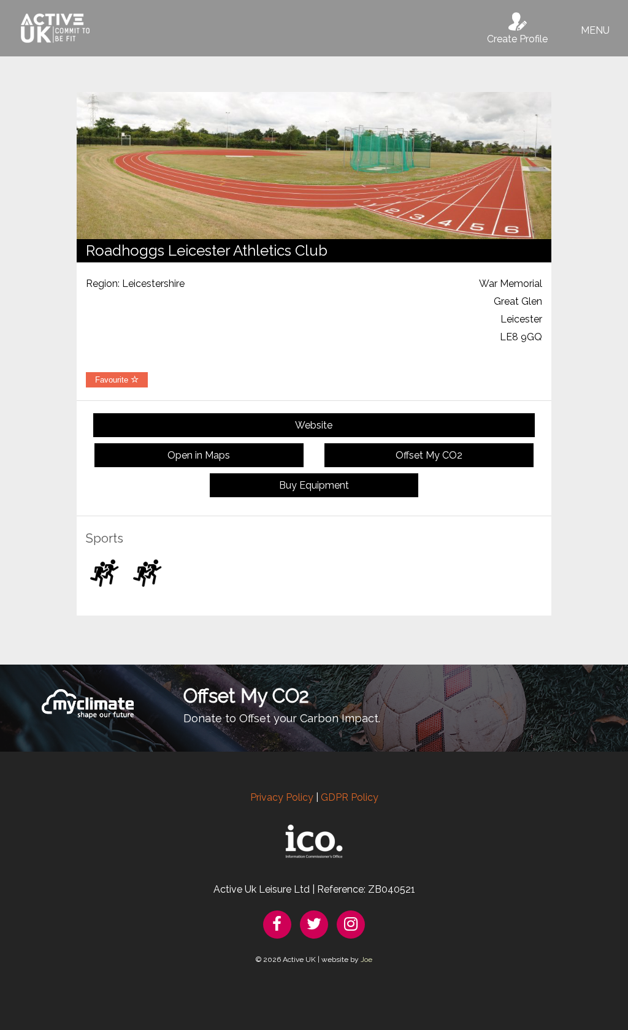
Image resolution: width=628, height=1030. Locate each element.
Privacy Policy (281, 797)
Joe (366, 959)
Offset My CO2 (429, 455)
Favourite (113, 379)
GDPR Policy (349, 797)
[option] (314, 165)
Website (313, 425)
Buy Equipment (314, 485)
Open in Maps (198, 455)
